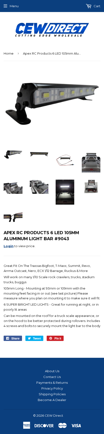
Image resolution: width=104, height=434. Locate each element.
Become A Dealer (52, 400)
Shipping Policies (52, 394)
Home (9, 53)
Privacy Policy (52, 388)
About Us (52, 371)
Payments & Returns (52, 382)
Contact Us (52, 377)
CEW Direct (54, 415)
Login (9, 246)
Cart (96, 6)
